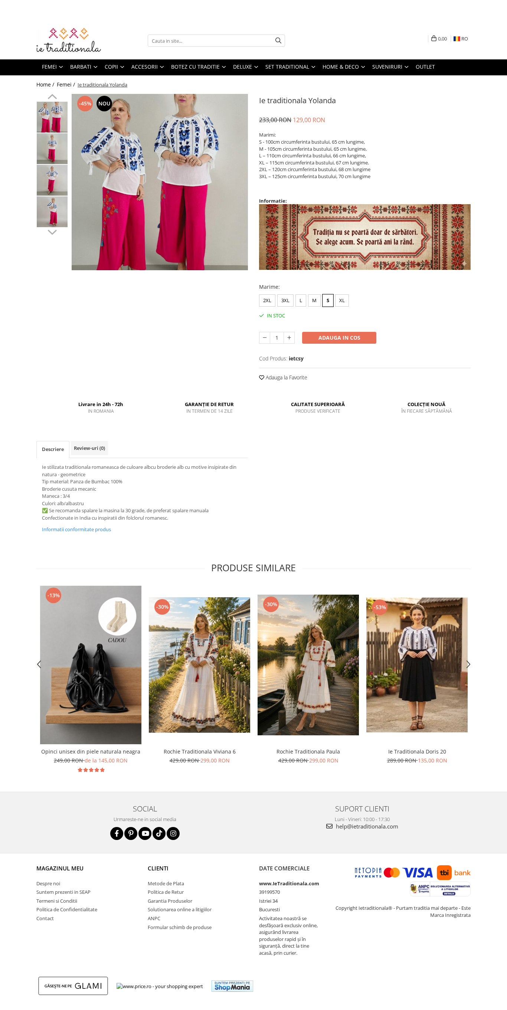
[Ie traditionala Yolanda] (160, 182)
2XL (267, 300)
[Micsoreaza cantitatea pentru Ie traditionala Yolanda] (264, 338)
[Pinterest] (130, 833)
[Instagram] (173, 833)
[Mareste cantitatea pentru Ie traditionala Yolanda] (289, 338)
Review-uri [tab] (89, 448)
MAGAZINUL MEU (60, 868)
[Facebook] (116, 833)
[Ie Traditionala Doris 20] (417, 665)
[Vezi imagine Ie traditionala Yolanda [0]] (52, 117)
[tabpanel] (160, 182)
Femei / (66, 84)
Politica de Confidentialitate (66, 909)
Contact (45, 918)
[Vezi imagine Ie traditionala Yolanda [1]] (52, 148)
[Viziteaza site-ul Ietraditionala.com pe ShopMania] (232, 986)
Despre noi (48, 883)
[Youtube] (144, 833)
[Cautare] (278, 41)
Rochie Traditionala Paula (308, 751)
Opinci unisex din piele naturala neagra (90, 751)
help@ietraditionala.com (366, 826)
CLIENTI (158, 868)
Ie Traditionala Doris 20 (417, 751)
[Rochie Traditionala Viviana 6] (199, 665)
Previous (52, 97)
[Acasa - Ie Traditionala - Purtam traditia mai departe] (73, 41)
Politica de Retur (166, 892)
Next (52, 231)
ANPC (154, 918)
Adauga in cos (339, 337)
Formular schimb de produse (180, 927)
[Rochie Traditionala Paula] (308, 665)
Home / (46, 84)
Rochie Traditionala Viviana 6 (200, 751)
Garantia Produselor (170, 901)
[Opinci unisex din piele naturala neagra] (90, 665)
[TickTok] (159, 833)
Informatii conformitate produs (76, 529)
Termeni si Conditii (56, 901)
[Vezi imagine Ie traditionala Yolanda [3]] (52, 211)
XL (342, 300)
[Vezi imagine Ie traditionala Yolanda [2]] (52, 180)
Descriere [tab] (53, 449)
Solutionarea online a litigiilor (180, 909)
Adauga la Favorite (285, 377)
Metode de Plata (166, 883)
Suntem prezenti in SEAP (63, 892)
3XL (285, 300)
